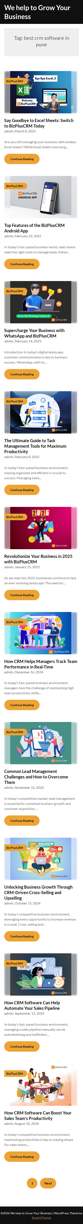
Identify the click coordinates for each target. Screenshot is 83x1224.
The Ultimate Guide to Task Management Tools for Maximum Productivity (35, 446)
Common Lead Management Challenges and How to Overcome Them (36, 777)
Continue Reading (22, 159)
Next (48, 1183)
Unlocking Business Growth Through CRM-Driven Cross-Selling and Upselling (38, 892)
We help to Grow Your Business (37, 12)
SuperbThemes (41, 1217)
